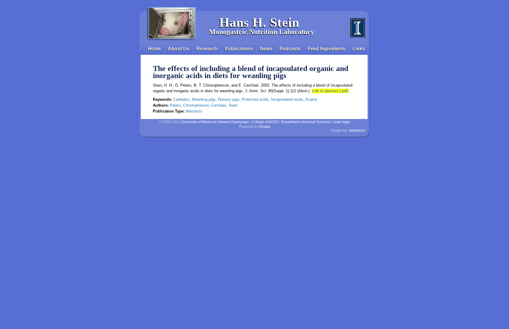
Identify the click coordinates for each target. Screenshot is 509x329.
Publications (239, 48)
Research (207, 48)
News (266, 48)
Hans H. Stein (259, 22)
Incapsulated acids (287, 99)
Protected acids (255, 99)
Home (154, 48)
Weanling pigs (204, 99)
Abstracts (194, 111)
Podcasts (289, 48)
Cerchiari (218, 105)
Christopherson (196, 105)
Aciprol (311, 99)
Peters (175, 105)
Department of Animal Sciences (306, 122)
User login (342, 122)
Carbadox (181, 99)
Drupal (264, 126)
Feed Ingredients (326, 48)
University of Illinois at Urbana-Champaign (215, 122)
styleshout (357, 130)
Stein (233, 105)
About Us (178, 48)
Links (358, 48)
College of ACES (265, 122)
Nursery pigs (228, 99)
